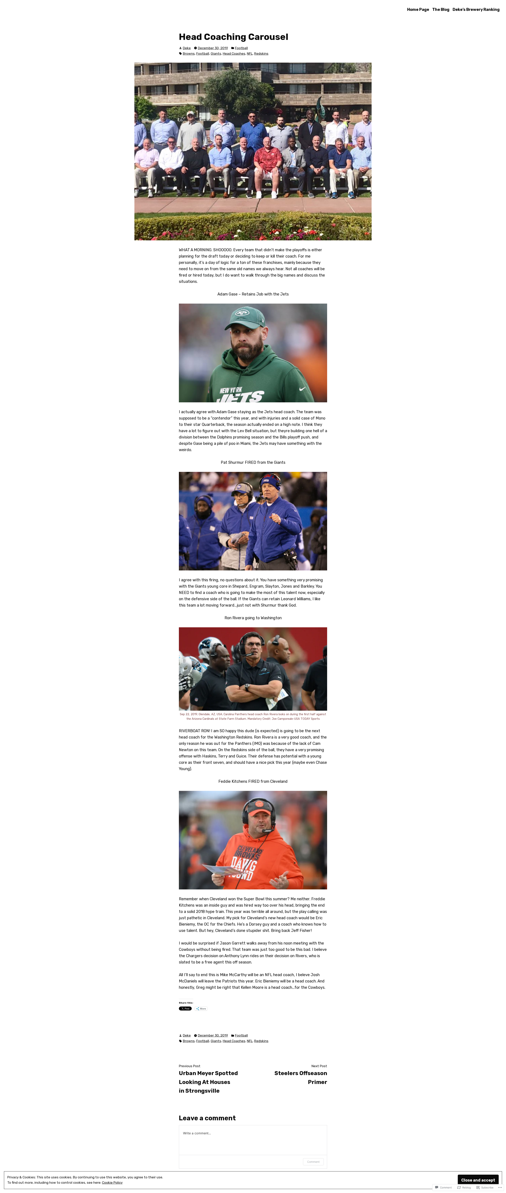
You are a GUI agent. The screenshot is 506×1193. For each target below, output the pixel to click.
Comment (313, 1161)
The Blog (440, 9)
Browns (189, 54)
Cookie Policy (112, 1183)
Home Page (418, 9)
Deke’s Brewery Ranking (476, 9)
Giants (216, 54)
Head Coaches (234, 54)
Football (241, 48)
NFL (250, 54)
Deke (187, 48)
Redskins (261, 54)
